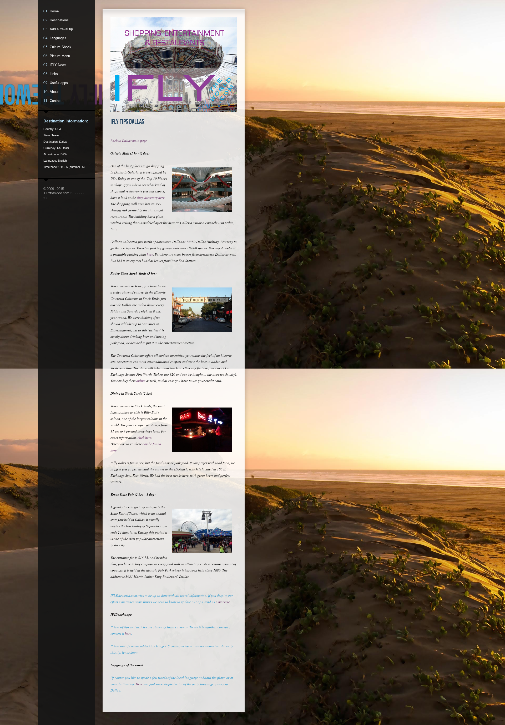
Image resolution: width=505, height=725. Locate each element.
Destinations (59, 20)
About (54, 92)
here (150, 254)
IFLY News (58, 65)
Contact (56, 101)
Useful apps (59, 83)
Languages (58, 38)
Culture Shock (60, 47)
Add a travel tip (61, 29)
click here (145, 437)
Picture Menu (60, 56)
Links (54, 74)
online (140, 380)
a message (223, 601)
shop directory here (151, 197)
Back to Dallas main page (128, 140)
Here (139, 684)
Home (54, 11)
